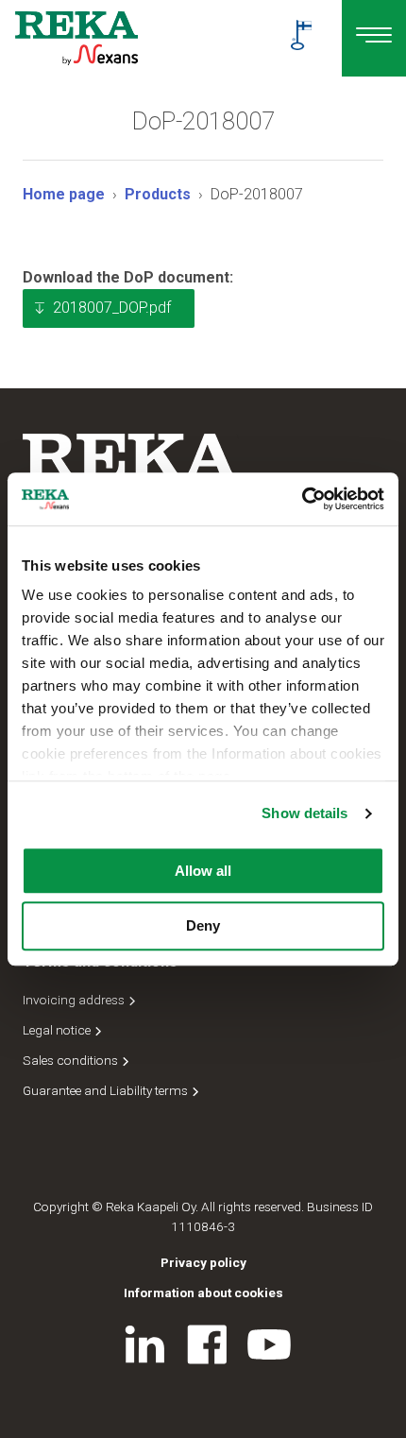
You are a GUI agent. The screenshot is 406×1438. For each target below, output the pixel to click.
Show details (304, 813)
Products (158, 194)
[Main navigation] (374, 38)
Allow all (203, 871)
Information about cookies (203, 1292)
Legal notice (58, 1029)
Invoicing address (75, 999)
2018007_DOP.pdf (112, 308)
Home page (64, 194)
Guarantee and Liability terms (107, 1090)
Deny (203, 926)
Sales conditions (72, 1060)
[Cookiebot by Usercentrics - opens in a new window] (301, 499)
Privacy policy (203, 1262)
